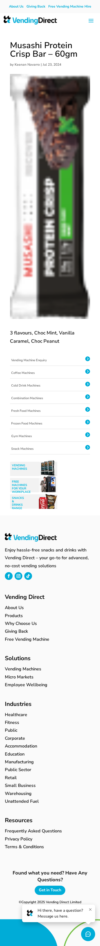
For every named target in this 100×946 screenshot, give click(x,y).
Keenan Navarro (27, 64)
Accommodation (21, 746)
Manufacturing (19, 762)
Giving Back (35, 6)
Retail (11, 778)
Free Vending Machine (27, 639)
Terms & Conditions (24, 847)
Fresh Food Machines (26, 411)
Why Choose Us (21, 623)
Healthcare (16, 715)
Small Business (20, 785)
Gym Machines (21, 436)
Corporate (15, 738)
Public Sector (18, 770)
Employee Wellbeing (26, 685)
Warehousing (18, 793)
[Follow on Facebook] (9, 576)
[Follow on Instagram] (18, 576)
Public (11, 730)
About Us (16, 6)
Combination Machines (27, 398)
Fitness (12, 722)
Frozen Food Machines (26, 423)
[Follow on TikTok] (28, 576)
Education (15, 754)
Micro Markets (19, 677)
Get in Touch (50, 890)
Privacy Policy (18, 839)
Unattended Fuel (22, 801)
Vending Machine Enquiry (29, 360)
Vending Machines (23, 669)
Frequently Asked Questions (33, 831)
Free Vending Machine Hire (69, 6)
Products (14, 616)
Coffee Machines (23, 373)
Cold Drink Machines (25, 385)
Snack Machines (22, 449)
